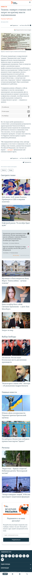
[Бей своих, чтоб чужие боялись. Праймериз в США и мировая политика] (16, 187)
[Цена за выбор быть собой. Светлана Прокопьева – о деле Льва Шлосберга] (16, 294)
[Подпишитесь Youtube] (13, 555)
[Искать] (27, 574)
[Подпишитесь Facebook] (6, 555)
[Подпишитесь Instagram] (20, 555)
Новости (4, 7)
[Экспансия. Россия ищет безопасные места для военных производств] (16, 347)
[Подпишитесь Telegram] (16, 555)
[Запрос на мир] (16, 320)
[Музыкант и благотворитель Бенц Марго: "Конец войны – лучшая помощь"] (16, 268)
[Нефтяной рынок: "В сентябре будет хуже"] (16, 213)
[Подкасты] (27, 555)
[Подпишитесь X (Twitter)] (9, 555)
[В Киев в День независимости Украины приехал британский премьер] (16, 403)
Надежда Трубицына (7, 19)
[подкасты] (12, 574)
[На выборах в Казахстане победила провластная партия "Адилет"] (16, 429)
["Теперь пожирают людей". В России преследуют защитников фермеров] (16, 484)
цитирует (10, 150)
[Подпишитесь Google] (2, 555)
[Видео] (19, 574)
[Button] (14, 25)
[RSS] (24, 555)
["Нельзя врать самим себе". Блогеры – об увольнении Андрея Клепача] (16, 373)
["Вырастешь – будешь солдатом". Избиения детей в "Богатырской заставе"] (16, 459)
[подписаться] (2, 559)
